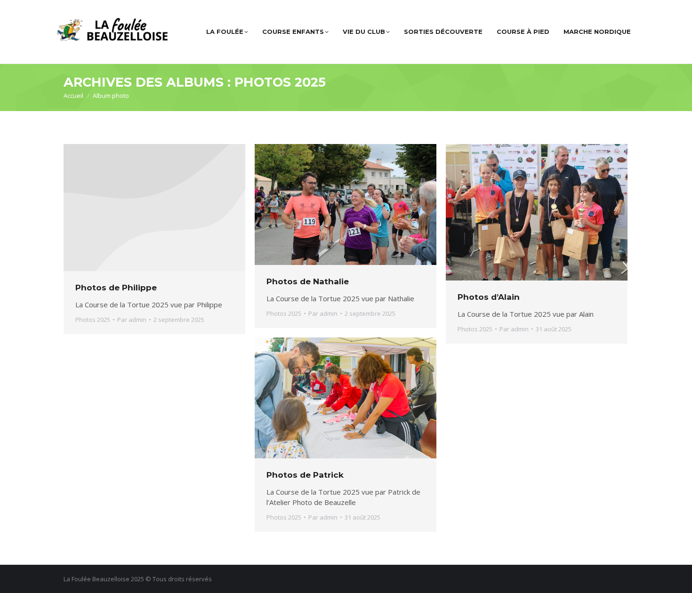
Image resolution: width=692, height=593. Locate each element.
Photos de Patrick (305, 475)
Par (131, 319)
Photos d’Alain (489, 297)
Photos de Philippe (116, 287)
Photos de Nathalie (307, 281)
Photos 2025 (92, 319)
